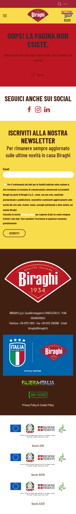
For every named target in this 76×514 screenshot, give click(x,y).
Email (6, 169)
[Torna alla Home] (38, 15)
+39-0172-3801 (26, 323)
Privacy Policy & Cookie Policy (38, 405)
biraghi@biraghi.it (38, 328)
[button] (5, 15)
